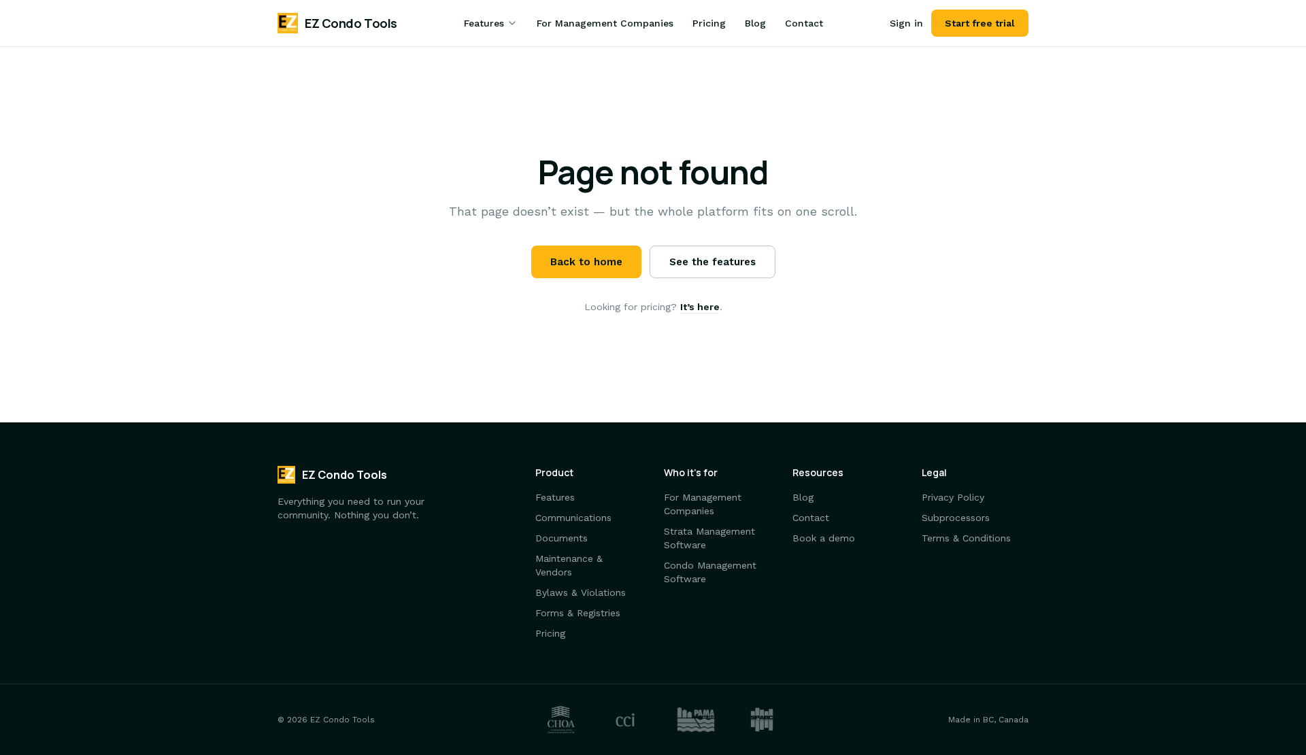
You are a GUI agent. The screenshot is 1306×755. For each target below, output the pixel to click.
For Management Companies (605, 23)
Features (484, 23)
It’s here (700, 306)
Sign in (906, 23)
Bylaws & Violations (580, 592)
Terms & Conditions (966, 538)
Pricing (709, 23)
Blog (755, 23)
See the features (712, 262)
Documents (561, 538)
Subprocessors (956, 517)
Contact (804, 23)
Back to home (586, 262)
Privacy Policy (953, 497)
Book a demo (823, 538)
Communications (573, 517)
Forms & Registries (577, 612)
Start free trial (980, 23)
